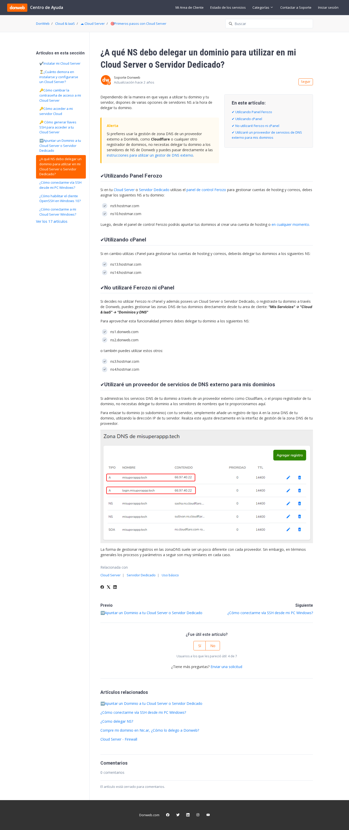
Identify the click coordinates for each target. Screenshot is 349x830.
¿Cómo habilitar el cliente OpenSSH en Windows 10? (60, 198)
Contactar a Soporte (295, 7)
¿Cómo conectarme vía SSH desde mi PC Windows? (270, 612)
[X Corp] (108, 587)
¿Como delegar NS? (116, 721)
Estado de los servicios (228, 7)
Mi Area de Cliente (190, 7)
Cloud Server (124, 189)
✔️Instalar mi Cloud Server (59, 63)
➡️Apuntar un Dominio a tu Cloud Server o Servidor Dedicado (151, 612)
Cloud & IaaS (65, 23)
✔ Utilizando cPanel (247, 118)
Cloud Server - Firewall (118, 739)
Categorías (261, 7)
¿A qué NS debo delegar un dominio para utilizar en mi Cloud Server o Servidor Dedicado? (60, 166)
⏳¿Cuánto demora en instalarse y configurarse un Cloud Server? (58, 76)
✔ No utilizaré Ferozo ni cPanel (255, 125)
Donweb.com (149, 815)
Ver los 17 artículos (51, 221)
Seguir (305, 81)
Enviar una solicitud (226, 666)
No (212, 645)
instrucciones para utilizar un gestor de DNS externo (150, 155)
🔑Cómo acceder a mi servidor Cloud (56, 111)
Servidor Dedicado (154, 189)
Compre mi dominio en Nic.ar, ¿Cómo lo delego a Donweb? (149, 730)
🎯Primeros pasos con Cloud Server (138, 23)
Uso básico (170, 575)
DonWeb (43, 23)
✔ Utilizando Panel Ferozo (252, 112)
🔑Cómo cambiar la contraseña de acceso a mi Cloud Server (60, 95)
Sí (199, 645)
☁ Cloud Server (92, 23)
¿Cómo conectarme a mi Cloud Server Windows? (57, 212)
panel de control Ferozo (206, 189)
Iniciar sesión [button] (328, 7)
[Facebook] (102, 587)
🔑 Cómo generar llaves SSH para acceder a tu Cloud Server (57, 127)
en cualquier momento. (291, 224)
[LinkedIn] (115, 587)
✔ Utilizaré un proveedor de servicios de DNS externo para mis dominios (267, 135)
